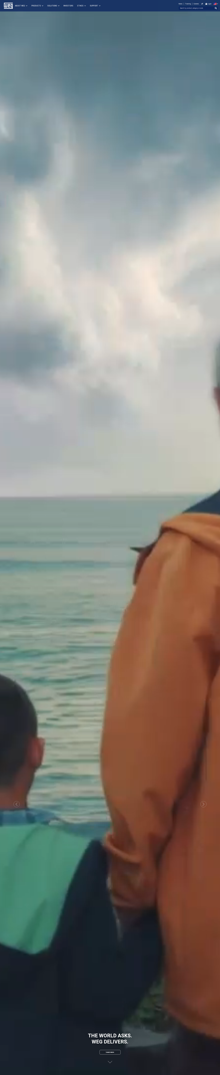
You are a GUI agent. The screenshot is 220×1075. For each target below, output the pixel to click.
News (180, 4)
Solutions (52, 6)
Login (209, 4)
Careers (196, 4)
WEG (7, 5)
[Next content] (110, 1060)
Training (188, 4)
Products (36, 6)
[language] (215, 3)
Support (94, 6)
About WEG (20, 6)
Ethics (80, 6)
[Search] (216, 8)
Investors (68, 6)
